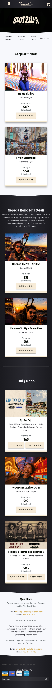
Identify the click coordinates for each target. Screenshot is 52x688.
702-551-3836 (29, 652)
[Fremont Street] (26, 4)
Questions (44, 38)
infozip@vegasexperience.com (29, 611)
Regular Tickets (8, 38)
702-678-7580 (29, 614)
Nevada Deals (21, 38)
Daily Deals (33, 38)
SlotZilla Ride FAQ (24, 670)
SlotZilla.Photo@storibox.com (29, 649)
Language (6, 679)
